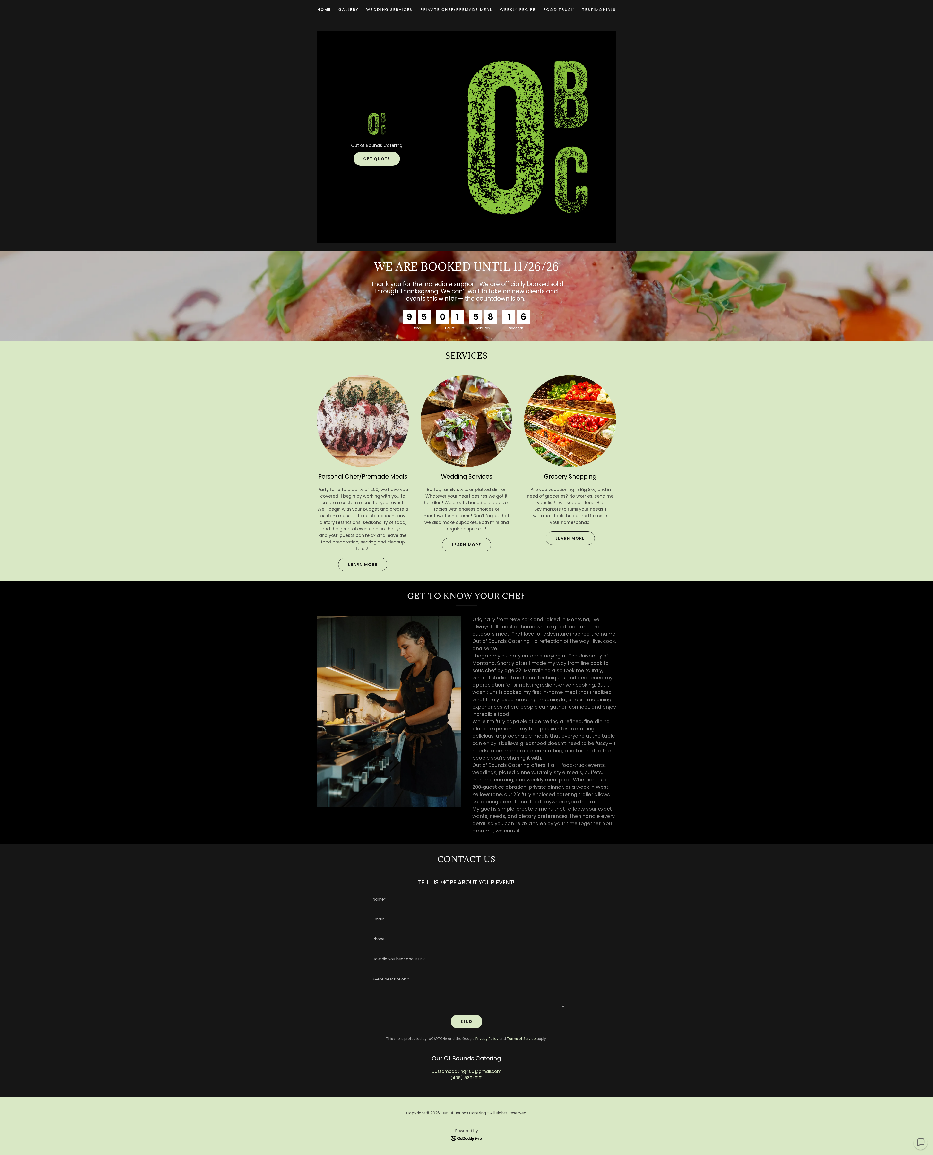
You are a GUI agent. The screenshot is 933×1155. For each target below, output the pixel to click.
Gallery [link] (348, 9)
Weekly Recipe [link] (518, 9)
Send (466, 1021)
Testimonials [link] (599, 9)
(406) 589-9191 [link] (466, 1078)
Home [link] (324, 9)
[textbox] (466, 899)
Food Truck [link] (559, 9)
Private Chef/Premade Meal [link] (456, 9)
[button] (921, 1143)
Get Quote (376, 159)
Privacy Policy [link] (486, 1038)
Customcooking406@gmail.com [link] (466, 1071)
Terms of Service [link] (521, 1038)
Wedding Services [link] (389, 9)
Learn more (362, 564)
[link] (376, 123)
